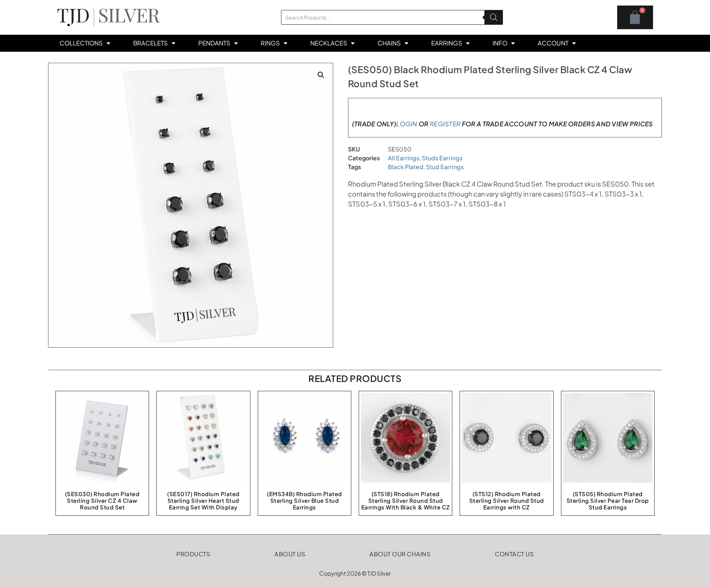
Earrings (446, 43)
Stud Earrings (445, 167)
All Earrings (403, 158)
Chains (389, 43)
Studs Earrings (442, 158)
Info (500, 43)
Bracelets (150, 43)
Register (445, 124)
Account (553, 43)
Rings (270, 43)
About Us (289, 554)
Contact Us (514, 554)
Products (193, 554)
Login (406, 124)
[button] (321, 75)
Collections (81, 43)
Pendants (214, 43)
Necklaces (328, 43)
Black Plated (405, 167)
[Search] (493, 17)
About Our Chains (399, 554)
